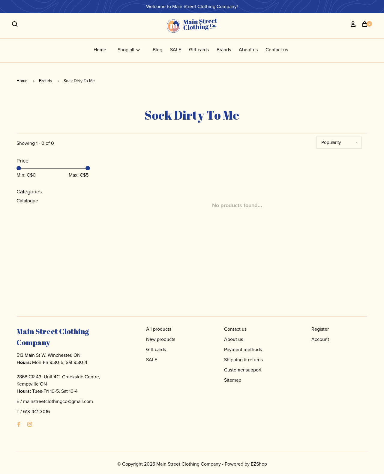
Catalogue (27, 200)
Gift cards (199, 49)
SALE (175, 49)
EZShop (259, 464)
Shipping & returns (243, 359)
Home (100, 49)
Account (320, 339)
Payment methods (243, 349)
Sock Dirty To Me (79, 81)
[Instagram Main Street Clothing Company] (29, 424)
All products (158, 329)
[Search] (15, 25)
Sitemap (232, 380)
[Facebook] (18, 424)
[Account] (353, 25)
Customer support (243, 369)
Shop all (127, 49)
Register (320, 329)
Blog (157, 49)
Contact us (277, 49)
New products (160, 339)
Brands (224, 49)
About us (248, 49)
